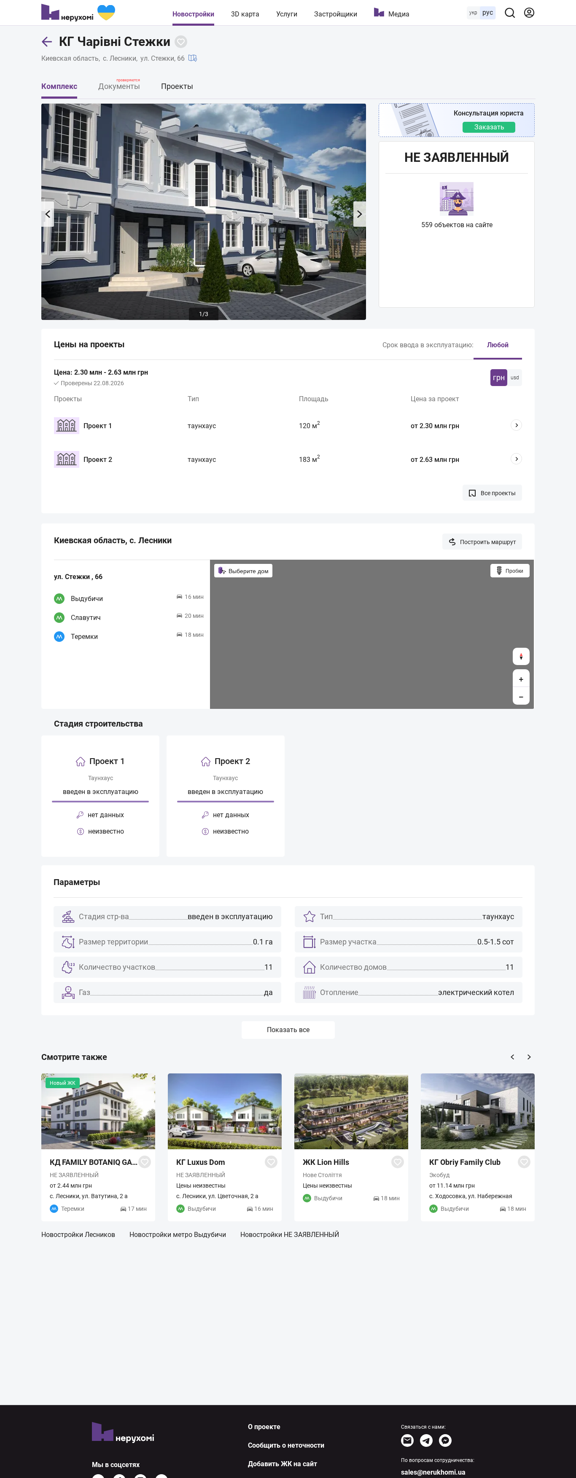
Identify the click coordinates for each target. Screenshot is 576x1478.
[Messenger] (445, 1440)
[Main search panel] (509, 12)
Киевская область (70, 58)
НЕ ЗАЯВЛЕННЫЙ (456, 157)
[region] (372, 634)
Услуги (286, 14)
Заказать (489, 127)
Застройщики (335, 14)
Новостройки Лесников (78, 1235)
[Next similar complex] (529, 1056)
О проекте (264, 1427)
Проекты (177, 86)
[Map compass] (521, 656)
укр (473, 13)
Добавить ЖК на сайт (282, 1464)
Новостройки (193, 14)
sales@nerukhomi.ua (433, 1472)
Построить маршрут (488, 542)
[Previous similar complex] (512, 1056)
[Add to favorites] (181, 41)
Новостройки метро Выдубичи (177, 1235)
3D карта (245, 14)
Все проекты (498, 493)
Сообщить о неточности (286, 1445)
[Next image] (359, 214)
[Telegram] (426, 1440)
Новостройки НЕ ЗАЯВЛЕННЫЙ (289, 1235)
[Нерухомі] (78, 12)
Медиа (398, 14)
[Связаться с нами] (407, 1440)
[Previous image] (47, 214)
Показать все (288, 1030)
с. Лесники (119, 58)
